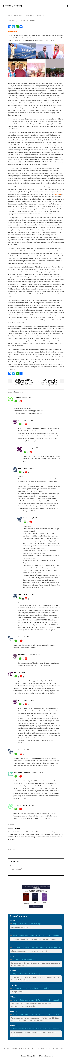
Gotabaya (58, 194)
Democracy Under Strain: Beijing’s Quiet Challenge (31, 988)
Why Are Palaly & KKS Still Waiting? (27, 924)
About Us (23, 1048)
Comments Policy (60, 1048)
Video (7, 1048)
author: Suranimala (27, 15)
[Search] (13, 850)
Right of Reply (46, 1048)
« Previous (11, 825)
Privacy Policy (34, 1048)
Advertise (35, 1052)
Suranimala (13, 31)
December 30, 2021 (13, 15)
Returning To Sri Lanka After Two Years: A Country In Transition (37, 947)
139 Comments (39, 15)
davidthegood (23, 655)
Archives (13, 866)
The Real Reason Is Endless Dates (25, 959)
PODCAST (15, 1048)
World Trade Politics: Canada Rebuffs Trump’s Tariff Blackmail (36, 936)
